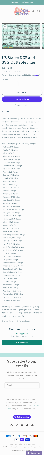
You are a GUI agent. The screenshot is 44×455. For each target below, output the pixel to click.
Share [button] (7, 111)
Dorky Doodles (18, 444)
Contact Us (34, 453)
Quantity (5, 79)
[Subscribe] (36, 385)
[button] (4, 11)
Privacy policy (24, 447)
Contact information (17, 450)
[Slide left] (16, 53)
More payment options (22, 105)
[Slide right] (27, 53)
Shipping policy (30, 450)
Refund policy (14, 447)
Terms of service (36, 447)
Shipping (4, 71)
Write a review (22, 342)
